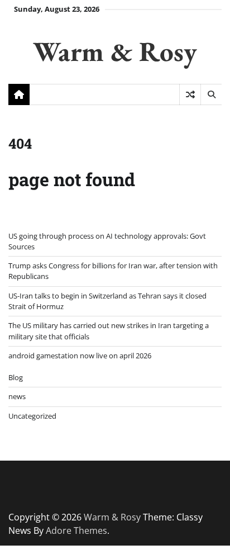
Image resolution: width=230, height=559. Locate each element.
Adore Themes (76, 530)
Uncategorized (32, 416)
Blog (15, 377)
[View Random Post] (190, 94)
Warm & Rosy (115, 51)
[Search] (211, 94)
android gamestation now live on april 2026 (79, 355)
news (17, 396)
